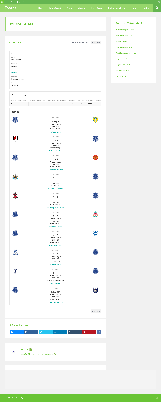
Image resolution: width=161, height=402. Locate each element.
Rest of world (121, 76)
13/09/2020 (55, 269)
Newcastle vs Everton (55, 189)
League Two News (123, 64)
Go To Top (157, 398)
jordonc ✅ (26, 349)
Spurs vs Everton (55, 283)
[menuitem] (2, 2)
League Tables (121, 41)
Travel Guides (96, 8)
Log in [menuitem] (7, 2)
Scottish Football (122, 70)
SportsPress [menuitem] (23, 2)
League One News (123, 59)
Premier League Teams (125, 29)
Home (40, 8)
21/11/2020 (55, 137)
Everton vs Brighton (55, 245)
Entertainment (55, 8)
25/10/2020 (55, 193)
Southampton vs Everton (55, 208)
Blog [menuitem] (12, 2)
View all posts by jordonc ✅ (44, 354)
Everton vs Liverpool (55, 227)
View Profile (26, 354)
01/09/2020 (55, 288)
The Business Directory (117, 8)
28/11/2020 (55, 117)
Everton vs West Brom (55, 302)
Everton (14, 73)
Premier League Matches (126, 35)
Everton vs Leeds (55, 132)
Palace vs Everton (55, 264)
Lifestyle (81, 8)
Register (146, 8)
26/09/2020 (55, 250)
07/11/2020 (55, 155)
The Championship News (126, 53)
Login (135, 8)
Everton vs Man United (55, 170)
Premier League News (124, 47)
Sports (69, 8)
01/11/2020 (55, 174)
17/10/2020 (55, 212)
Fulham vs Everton (55, 151)
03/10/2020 (55, 231)
